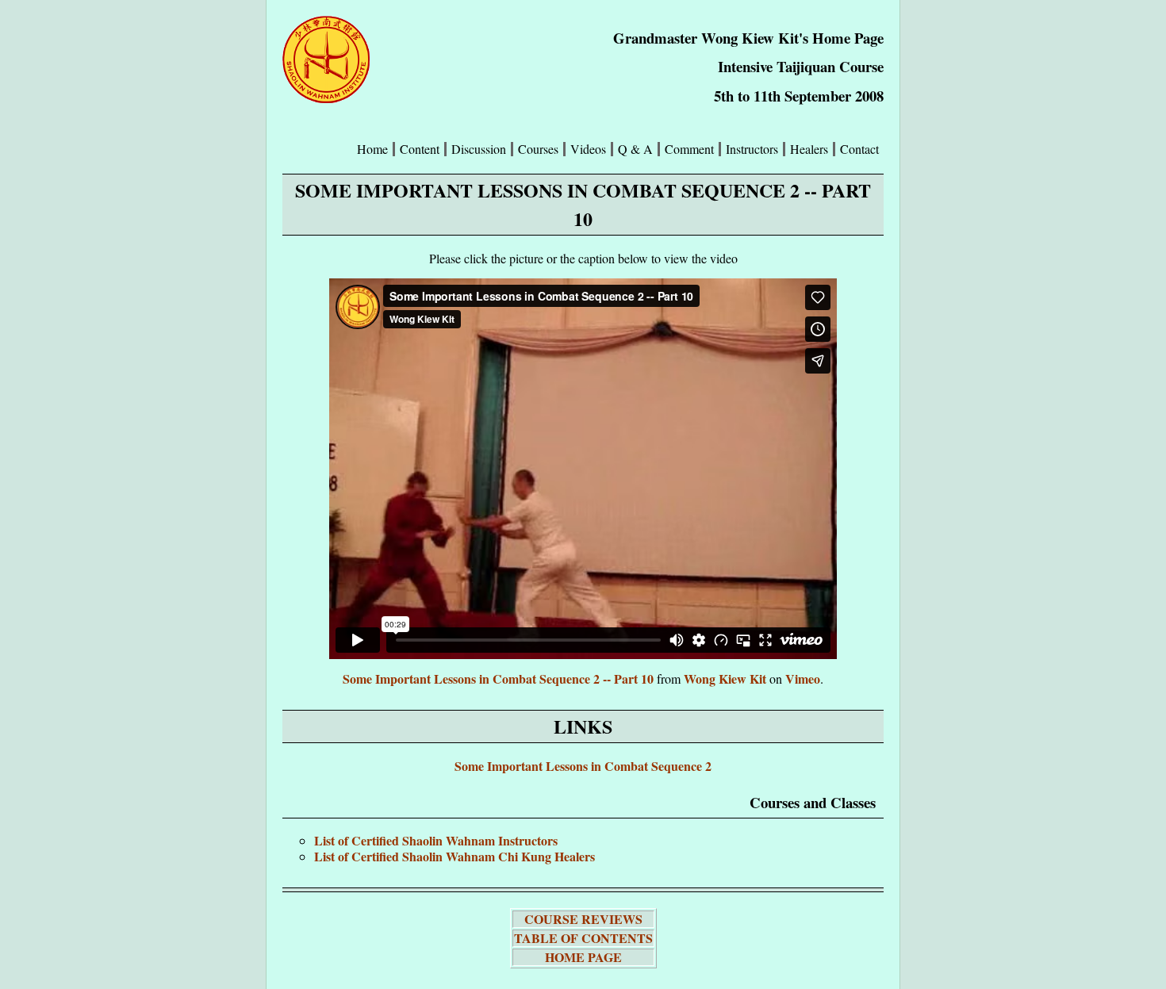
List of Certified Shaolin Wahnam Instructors (436, 840)
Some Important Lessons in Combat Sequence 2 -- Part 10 (498, 678)
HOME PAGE (583, 957)
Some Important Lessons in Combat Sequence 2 (583, 766)
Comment (689, 149)
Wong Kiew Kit (725, 678)
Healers (809, 149)
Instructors (752, 149)
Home (372, 149)
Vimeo (802, 678)
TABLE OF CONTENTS (583, 938)
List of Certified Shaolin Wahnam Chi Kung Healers (454, 856)
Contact (859, 149)
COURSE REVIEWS (583, 919)
